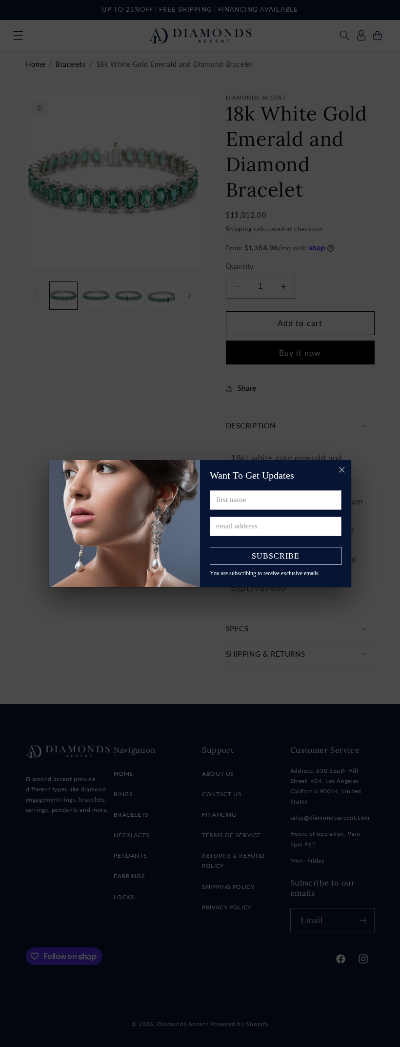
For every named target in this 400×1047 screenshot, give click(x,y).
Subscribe (276, 556)
